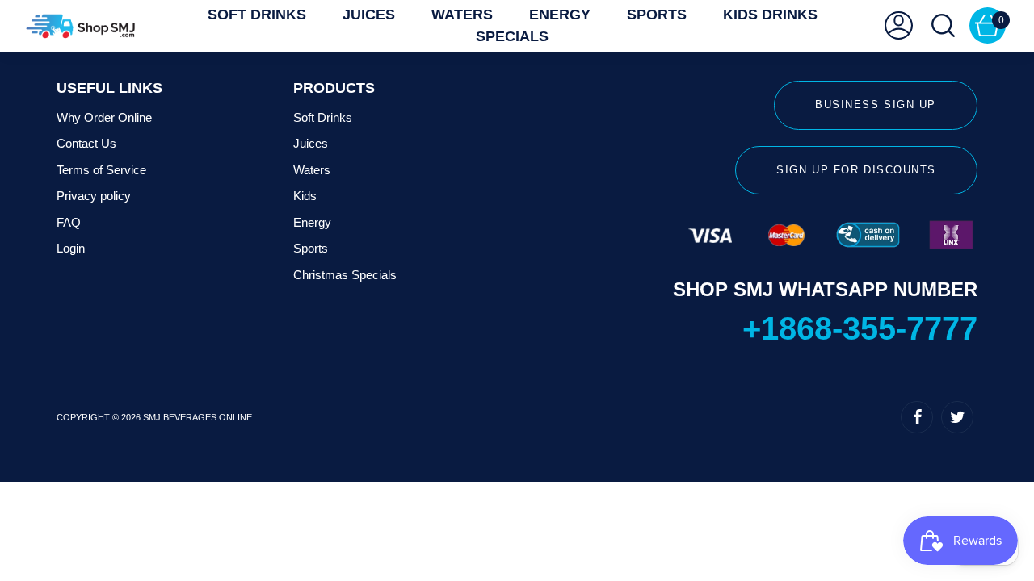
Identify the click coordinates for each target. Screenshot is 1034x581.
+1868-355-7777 (859, 328)
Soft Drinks (322, 117)
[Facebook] (917, 417)
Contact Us (86, 143)
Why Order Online (104, 117)
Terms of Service (101, 170)
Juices (310, 143)
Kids (305, 196)
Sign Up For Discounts (856, 170)
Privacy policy (94, 196)
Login (71, 248)
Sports (310, 248)
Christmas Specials (345, 275)
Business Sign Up (875, 104)
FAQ (69, 222)
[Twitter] (957, 417)
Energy (312, 222)
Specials (512, 36)
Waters (311, 170)
